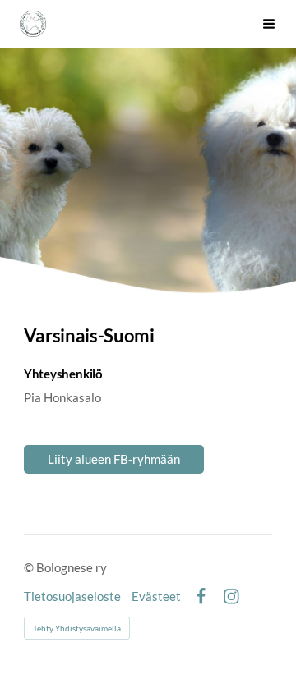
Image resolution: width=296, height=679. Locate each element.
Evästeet (156, 596)
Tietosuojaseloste (72, 596)
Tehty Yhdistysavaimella (77, 628)
